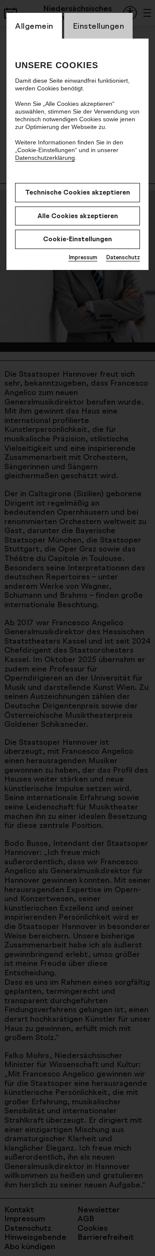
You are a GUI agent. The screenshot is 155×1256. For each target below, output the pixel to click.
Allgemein (34, 25)
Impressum (82, 257)
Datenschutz (123, 257)
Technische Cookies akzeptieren (77, 192)
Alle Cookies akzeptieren (77, 216)
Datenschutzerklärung (45, 157)
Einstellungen (98, 25)
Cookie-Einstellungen (77, 239)
